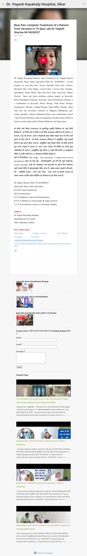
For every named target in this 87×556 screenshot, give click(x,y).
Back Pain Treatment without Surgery (29, 240)
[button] (15, 40)
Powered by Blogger (44, 553)
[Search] (68, 4)
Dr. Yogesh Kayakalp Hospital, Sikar (36, 4)
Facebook (35, 237)
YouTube (18, 237)
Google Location (40, 233)
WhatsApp (19, 233)
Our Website (64, 233)
